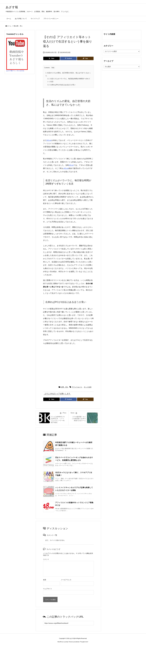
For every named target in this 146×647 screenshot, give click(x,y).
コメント (46, 559)
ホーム (9, 26)
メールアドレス (66, 580)
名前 (44, 580)
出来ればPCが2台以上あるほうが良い (61, 85)
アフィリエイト (77, 387)
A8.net (48, 140)
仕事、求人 (19, 26)
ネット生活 (87, 387)
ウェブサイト (47, 589)
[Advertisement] (68, 364)
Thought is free (84, 641)
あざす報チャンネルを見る (15, 71)
